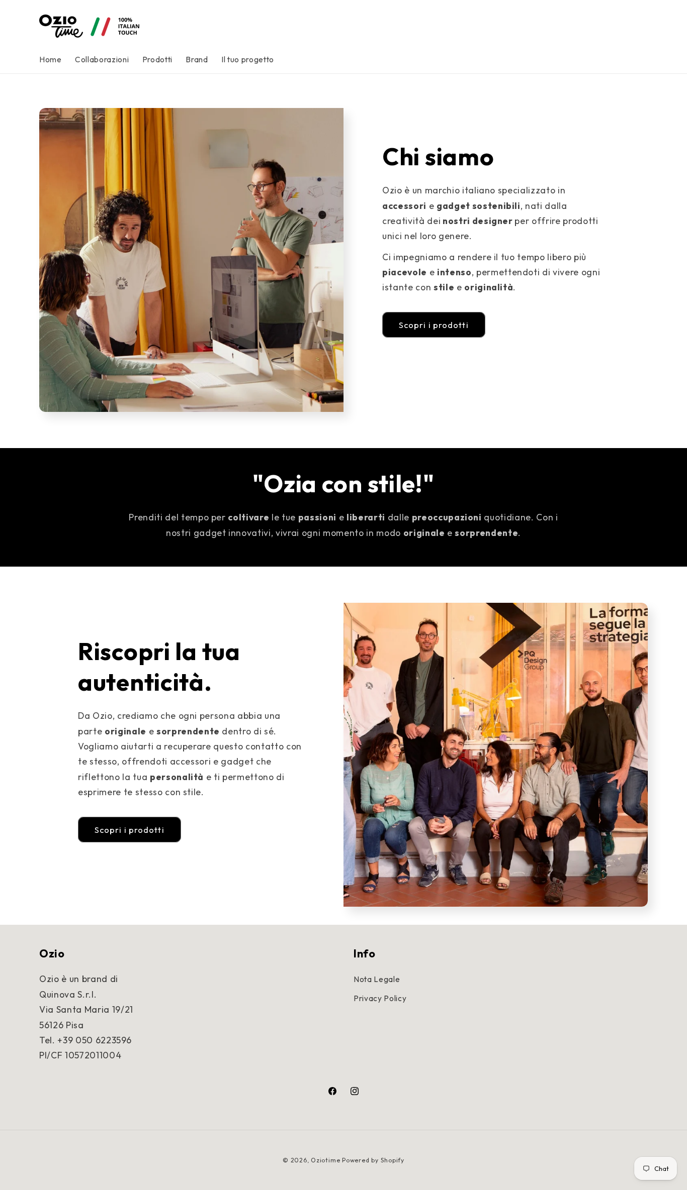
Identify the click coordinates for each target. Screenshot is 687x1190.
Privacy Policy (380, 998)
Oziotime (325, 1160)
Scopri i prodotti (434, 324)
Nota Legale (377, 979)
